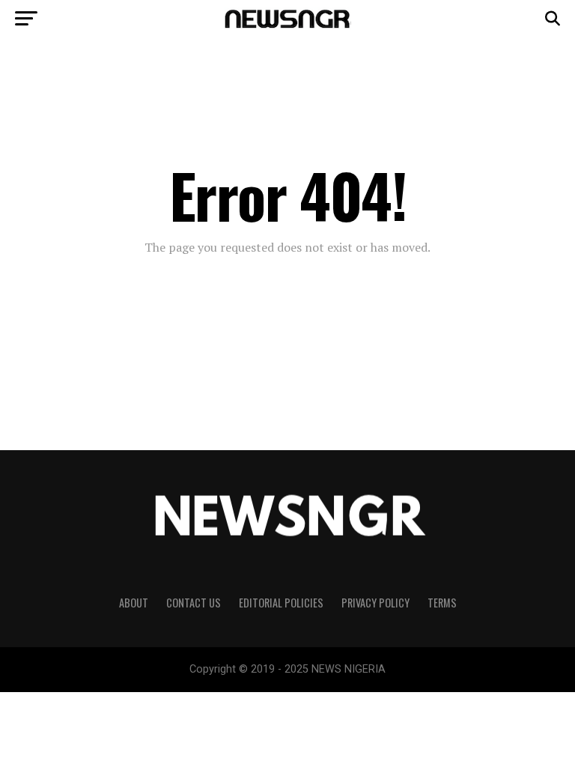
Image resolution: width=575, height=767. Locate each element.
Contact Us (193, 602)
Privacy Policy (375, 602)
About (133, 602)
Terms (442, 602)
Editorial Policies (281, 602)
